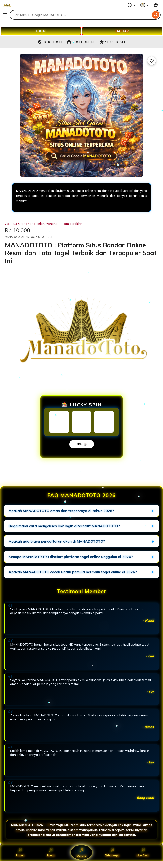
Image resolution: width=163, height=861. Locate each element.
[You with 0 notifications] (144, 5)
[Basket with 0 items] (156, 5)
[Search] (156, 15)
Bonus (51, 855)
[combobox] (80, 15)
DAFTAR (122, 31)
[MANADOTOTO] (6, 8)
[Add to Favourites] (151, 60)
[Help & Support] (131, 5)
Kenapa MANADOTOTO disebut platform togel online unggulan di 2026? (71, 556)
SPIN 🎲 (81, 444)
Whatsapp (112, 855)
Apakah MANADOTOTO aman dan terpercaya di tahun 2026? (61, 510)
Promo (20, 855)
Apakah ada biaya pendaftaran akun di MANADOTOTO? (57, 541)
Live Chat (143, 855)
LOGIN (41, 31)
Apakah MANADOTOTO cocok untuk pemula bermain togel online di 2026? (73, 572)
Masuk (81, 856)
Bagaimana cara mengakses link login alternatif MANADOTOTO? (64, 526)
